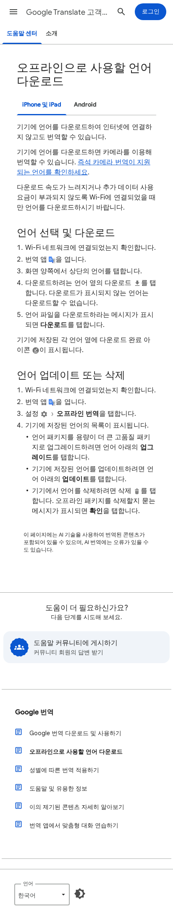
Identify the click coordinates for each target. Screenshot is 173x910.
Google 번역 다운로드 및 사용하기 (75, 733)
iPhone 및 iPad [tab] (41, 104)
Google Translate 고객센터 (68, 12)
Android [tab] (85, 104)
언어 (28, 883)
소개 (52, 33)
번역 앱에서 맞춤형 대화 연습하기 (73, 825)
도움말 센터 (22, 33)
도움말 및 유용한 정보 (58, 788)
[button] (13, 12)
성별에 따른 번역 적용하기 (64, 770)
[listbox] (42, 894)
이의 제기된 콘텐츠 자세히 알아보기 (76, 807)
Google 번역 (34, 712)
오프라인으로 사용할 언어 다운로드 (76, 751)
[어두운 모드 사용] (80, 894)
